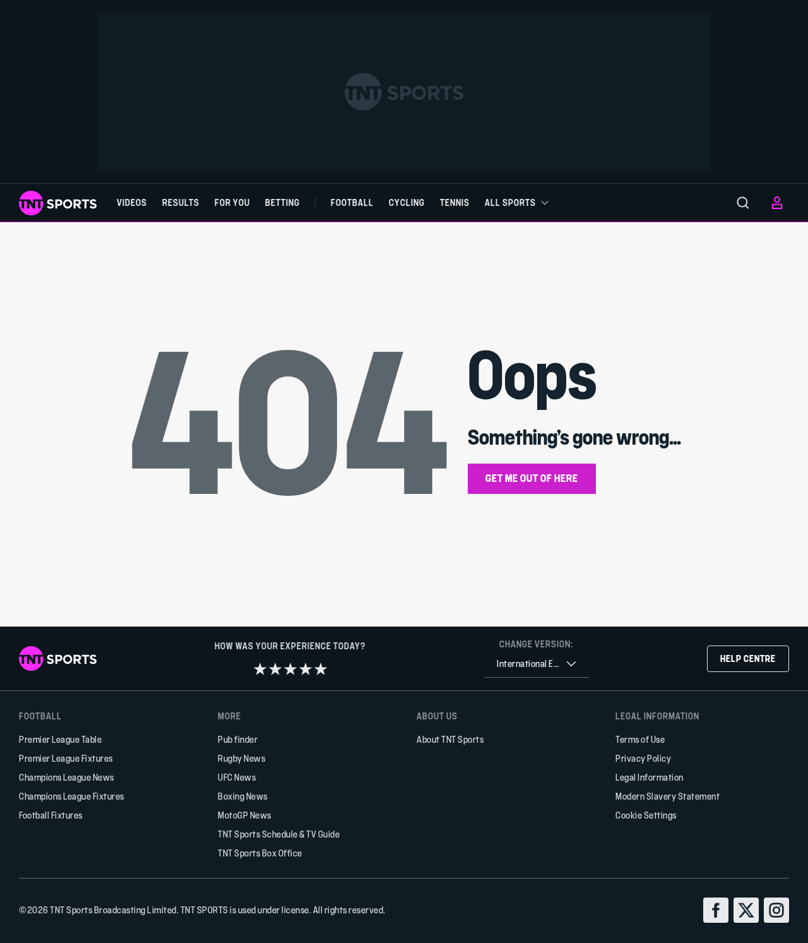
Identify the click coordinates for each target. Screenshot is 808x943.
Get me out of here (531, 478)
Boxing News (243, 796)
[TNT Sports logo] (58, 203)
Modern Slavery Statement (667, 796)
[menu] (743, 203)
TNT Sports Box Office (260, 853)
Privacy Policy (643, 758)
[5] (320, 668)
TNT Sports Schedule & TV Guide (279, 834)
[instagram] (776, 910)
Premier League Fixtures (66, 758)
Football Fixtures (51, 815)
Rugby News (241, 758)
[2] (275, 668)
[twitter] (746, 910)
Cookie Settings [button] (646, 815)
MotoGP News (244, 815)
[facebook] (715, 910)
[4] (305, 668)
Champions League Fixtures (71, 796)
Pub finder (238, 739)
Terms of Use (640, 739)
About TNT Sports (450, 739)
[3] (290, 668)
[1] (260, 668)
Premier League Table (60, 739)
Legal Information (649, 777)
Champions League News (66, 777)
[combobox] (536, 664)
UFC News (237, 777)
